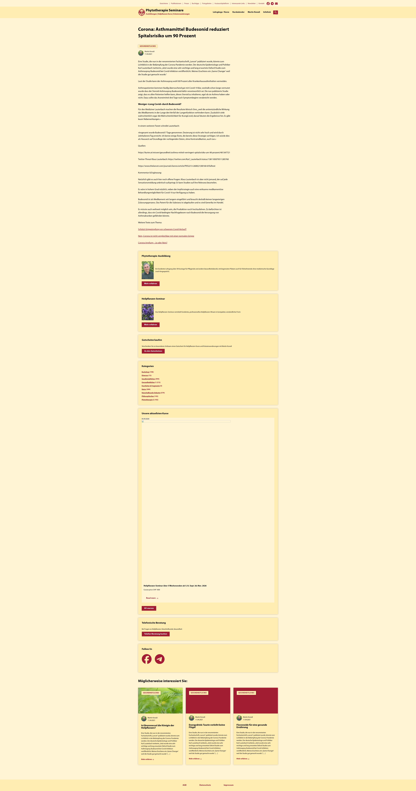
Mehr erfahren (150, 284)
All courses (149, 608)
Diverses (145, 375)
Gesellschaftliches (148, 379)
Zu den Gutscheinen (153, 351)
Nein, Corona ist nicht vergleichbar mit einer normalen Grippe (166, 236)
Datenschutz (205, 785)
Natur (144, 389)
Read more (151, 598)
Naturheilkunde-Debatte (151, 393)
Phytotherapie (147, 400)
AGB (184, 785)
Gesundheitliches (148, 46)
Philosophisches (148, 396)
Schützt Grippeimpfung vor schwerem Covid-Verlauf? (162, 229)
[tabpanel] (160, 726)
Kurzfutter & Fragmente (151, 386)
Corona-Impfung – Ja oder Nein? (152, 243)
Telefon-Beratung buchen (155, 634)
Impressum (228, 785)
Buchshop (145, 372)
